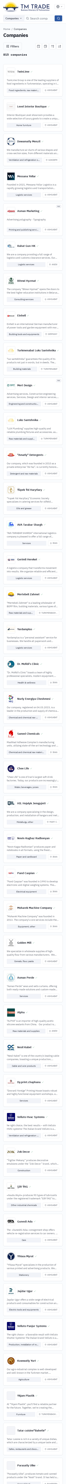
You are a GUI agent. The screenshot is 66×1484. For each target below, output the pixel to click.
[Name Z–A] (59, 46)
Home (6, 29)
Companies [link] (20, 29)
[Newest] (38, 46)
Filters (14, 46)
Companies (12, 18)
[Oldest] (45, 46)
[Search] (58, 18)
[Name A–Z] (53, 46)
